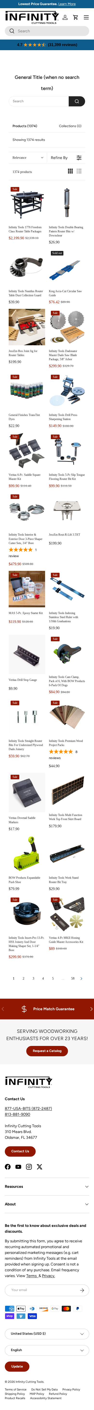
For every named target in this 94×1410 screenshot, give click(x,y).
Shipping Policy (15, 1394)
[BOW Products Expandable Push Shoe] (27, 854)
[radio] (70, 172)
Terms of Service (16, 1389)
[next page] (81, 978)
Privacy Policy (71, 1389)
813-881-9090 (17, 1114)
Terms (32, 1275)
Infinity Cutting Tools (30, 1381)
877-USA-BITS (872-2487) (28, 1108)
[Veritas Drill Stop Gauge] (27, 654)
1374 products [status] (22, 172)
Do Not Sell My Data (44, 1389)
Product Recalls (15, 1398)
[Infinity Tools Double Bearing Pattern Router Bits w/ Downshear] (67, 203)
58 (72, 978)
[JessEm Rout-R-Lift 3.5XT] (67, 510)
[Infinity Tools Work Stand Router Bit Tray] (67, 854)
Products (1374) (25, 126)
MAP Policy (37, 1394)
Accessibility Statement (46, 1398)
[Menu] (86, 17)
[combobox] (47, 31)
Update (17, 1366)
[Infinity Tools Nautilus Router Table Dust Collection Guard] (27, 267)
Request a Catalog (47, 1051)
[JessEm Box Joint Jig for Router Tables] (27, 327)
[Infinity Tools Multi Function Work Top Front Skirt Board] (67, 791)
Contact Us (20, 1151)
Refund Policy (58, 1394)
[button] (75, 17)
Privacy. (48, 1275)
